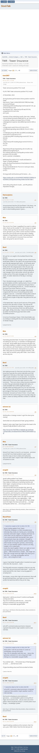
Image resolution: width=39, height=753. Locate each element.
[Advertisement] (19, 30)
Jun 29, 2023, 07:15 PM (8, 336)
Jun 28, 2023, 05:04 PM (8, 222)
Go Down (4, 70)
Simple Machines (24, 749)
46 (19, 70)
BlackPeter (7, 517)
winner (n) (7, 407)
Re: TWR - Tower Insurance (10, 444)
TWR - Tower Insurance (9, 78)
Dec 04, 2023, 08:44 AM (8, 411)
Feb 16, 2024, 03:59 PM (8, 721)
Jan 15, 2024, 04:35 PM (8, 446)
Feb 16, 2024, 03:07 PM (8, 643)
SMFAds (16, 751)
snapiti (5, 470)
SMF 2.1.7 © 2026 (15, 749)
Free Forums (22, 751)
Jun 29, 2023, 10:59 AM (8, 252)
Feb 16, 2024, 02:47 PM (8, 593)
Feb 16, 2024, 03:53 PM (8, 682)
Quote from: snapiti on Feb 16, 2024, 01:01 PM (17, 526)
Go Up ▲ (26, 747)
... (17, 70)
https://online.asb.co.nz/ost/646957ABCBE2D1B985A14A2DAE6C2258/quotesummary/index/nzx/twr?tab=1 (19, 178)
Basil (4, 247)
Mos (4, 218)
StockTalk (6, 6)
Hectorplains (7, 195)
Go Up (3, 736)
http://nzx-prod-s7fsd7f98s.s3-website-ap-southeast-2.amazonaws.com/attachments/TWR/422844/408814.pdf (19, 431)
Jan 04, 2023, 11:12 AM (8, 200)
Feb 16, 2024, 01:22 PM (8, 521)
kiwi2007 (6, 75)
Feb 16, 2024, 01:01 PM (8, 475)
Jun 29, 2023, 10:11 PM (8, 367)
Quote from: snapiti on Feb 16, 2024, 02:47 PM (17, 647)
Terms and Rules (18, 747)
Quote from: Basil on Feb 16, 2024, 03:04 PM (16, 687)
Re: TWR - (5, 198)
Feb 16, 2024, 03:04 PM (8, 622)
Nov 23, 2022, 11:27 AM (8, 80)
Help (12, 747)
